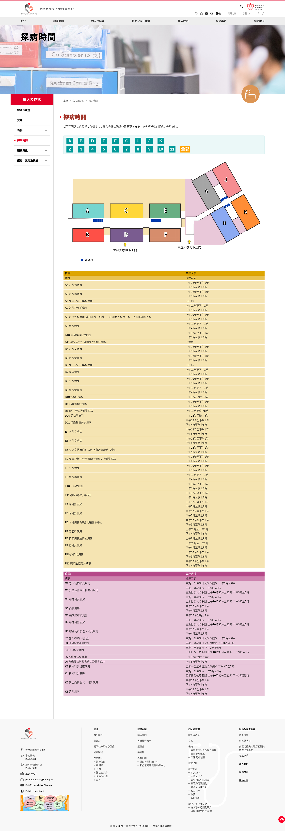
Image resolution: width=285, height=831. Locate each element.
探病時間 (193, 763)
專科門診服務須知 (200, 780)
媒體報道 (100, 761)
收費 (193, 794)
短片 (98, 780)
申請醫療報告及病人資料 (203, 750)
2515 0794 (31, 773)
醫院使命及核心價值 (104, 746)
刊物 (98, 769)
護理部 (140, 746)
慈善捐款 (243, 735)
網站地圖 (259, 21)
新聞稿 (99, 765)
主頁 (65, 100)
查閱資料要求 (198, 753)
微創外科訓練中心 (149, 761)
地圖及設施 (194, 735)
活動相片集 (102, 776)
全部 (185, 149)
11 (172, 149)
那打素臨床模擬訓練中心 (152, 765)
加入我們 (183, 21)
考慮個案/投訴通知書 (201, 811)
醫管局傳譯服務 (199, 783)
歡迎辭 (97, 740)
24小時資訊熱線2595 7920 (33, 766)
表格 (190, 746)
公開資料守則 (198, 757)
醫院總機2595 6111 (30, 757)
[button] (23, 21)
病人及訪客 (78, 100)
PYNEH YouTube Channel (38, 785)
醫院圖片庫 (102, 772)
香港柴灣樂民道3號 (35, 749)
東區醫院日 (245, 740)
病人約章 (195, 772)
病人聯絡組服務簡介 (201, 807)
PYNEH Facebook (34, 791)
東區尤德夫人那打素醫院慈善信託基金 (252, 748)
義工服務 (243, 755)
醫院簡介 (98, 735)
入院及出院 (196, 776)
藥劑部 (140, 752)
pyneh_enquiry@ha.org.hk (39, 779)
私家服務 (195, 790)
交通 (190, 740)
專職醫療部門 (144, 740)
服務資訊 (193, 769)
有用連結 (195, 798)
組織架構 (98, 752)
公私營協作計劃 (199, 787)
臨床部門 (142, 735)
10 (160, 149)
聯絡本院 (221, 21)
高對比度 (232, 13)
